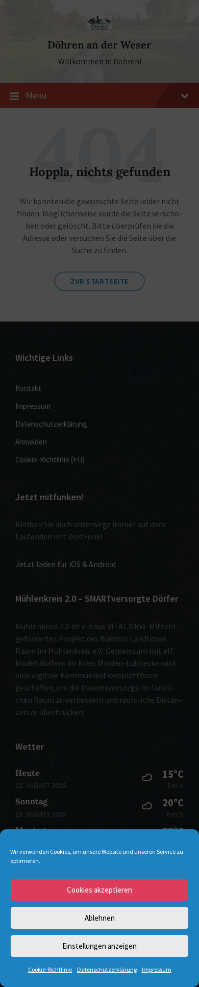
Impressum (156, 969)
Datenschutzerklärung (107, 969)
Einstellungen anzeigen (99, 946)
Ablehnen (100, 918)
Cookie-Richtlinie (50, 969)
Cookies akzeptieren (99, 890)
